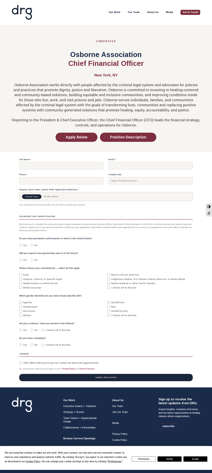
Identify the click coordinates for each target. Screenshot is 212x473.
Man (113, 306)
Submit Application (106, 377)
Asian (26, 274)
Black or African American (125, 274)
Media (169, 12)
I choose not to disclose (123, 287)
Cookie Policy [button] (33, 461)
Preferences (143, 459)
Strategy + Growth (73, 412)
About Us (152, 12)
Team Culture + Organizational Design (79, 420)
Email (112, 159)
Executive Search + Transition (79, 406)
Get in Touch (190, 12)
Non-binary (29, 310)
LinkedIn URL (115, 174)
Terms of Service (87, 368)
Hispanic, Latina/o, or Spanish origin (42, 279)
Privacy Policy (68, 368)
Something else (119, 310)
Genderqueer (30, 306)
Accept (195, 459)
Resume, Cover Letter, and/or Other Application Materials (49, 189)
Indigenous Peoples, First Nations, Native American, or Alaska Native (148, 279)
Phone (23, 174)
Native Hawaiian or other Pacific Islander (133, 283)
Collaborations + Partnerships (79, 427)
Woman (27, 315)
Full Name (25, 159)
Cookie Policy (119, 440)
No (36, 245)
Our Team (134, 12)
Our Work (114, 12)
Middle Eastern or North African (40, 283)
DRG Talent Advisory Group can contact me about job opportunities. (61, 362)
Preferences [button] (115, 461)
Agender (27, 302)
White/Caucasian (32, 287)
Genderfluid (117, 302)
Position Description (128, 137)
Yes (25, 245)
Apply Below (76, 137)
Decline (169, 459)
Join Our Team (120, 412)
